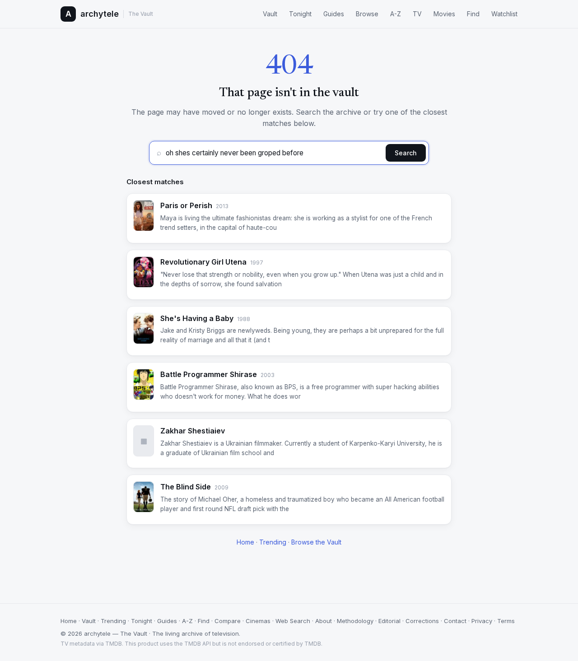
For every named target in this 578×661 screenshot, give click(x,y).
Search (406, 153)
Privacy (481, 620)
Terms (506, 620)
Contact (455, 620)
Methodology (355, 620)
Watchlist (504, 14)
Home (245, 542)
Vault (270, 14)
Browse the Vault (316, 542)
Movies (444, 14)
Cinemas (258, 620)
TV (417, 14)
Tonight (300, 14)
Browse (367, 14)
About (323, 620)
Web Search (292, 620)
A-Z (395, 14)
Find (473, 14)
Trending (272, 542)
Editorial (389, 620)
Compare (227, 620)
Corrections (422, 620)
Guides (333, 14)
